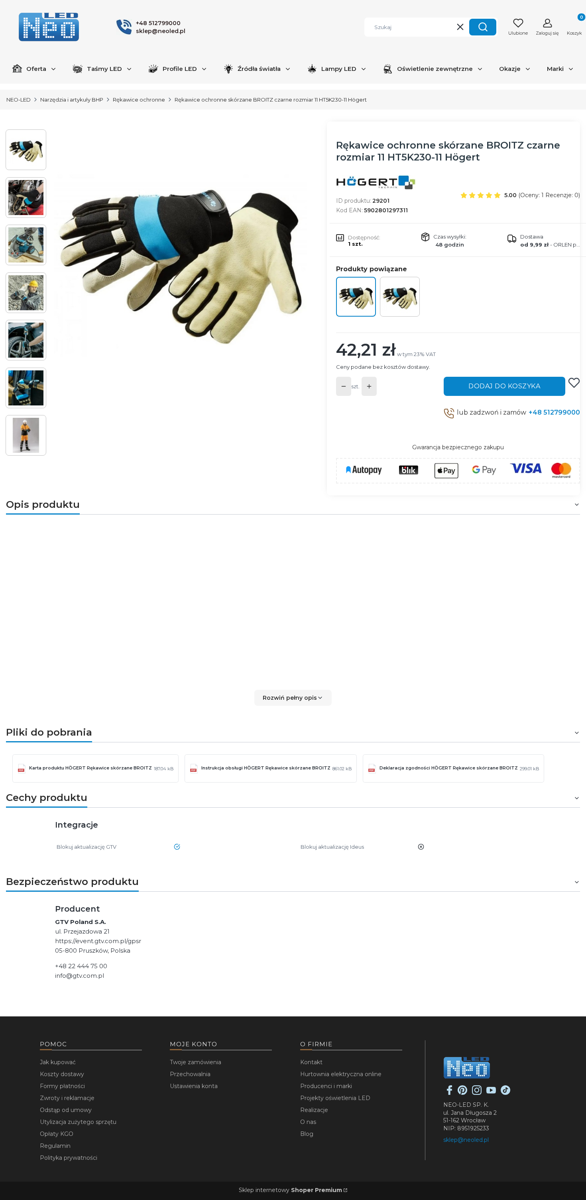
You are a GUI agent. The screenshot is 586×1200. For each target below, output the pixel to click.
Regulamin (55, 1145)
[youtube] (491, 1092)
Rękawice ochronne (139, 99)
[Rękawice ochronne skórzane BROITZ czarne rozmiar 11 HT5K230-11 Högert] (356, 297)
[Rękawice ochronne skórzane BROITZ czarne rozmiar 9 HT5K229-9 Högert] (400, 297)
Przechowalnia (190, 1074)
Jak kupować (58, 1062)
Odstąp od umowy (66, 1110)
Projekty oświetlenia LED (335, 1098)
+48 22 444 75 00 (81, 966)
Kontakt (311, 1062)
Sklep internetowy (290, 1190)
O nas (308, 1122)
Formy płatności (62, 1086)
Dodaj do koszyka (504, 386)
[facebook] (449, 1092)
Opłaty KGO (56, 1133)
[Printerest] (462, 1092)
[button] (482, 27)
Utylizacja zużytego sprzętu (78, 1122)
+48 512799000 (554, 412)
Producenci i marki (326, 1086)
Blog (306, 1133)
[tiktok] (505, 1092)
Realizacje (314, 1110)
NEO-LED (18, 99)
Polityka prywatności (68, 1157)
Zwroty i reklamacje (67, 1098)
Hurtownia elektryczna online (340, 1074)
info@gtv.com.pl (79, 975)
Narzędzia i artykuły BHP (71, 99)
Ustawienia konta (194, 1086)
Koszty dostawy (62, 1074)
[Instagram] (477, 1092)
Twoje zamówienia (195, 1062)
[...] (180, 255)
